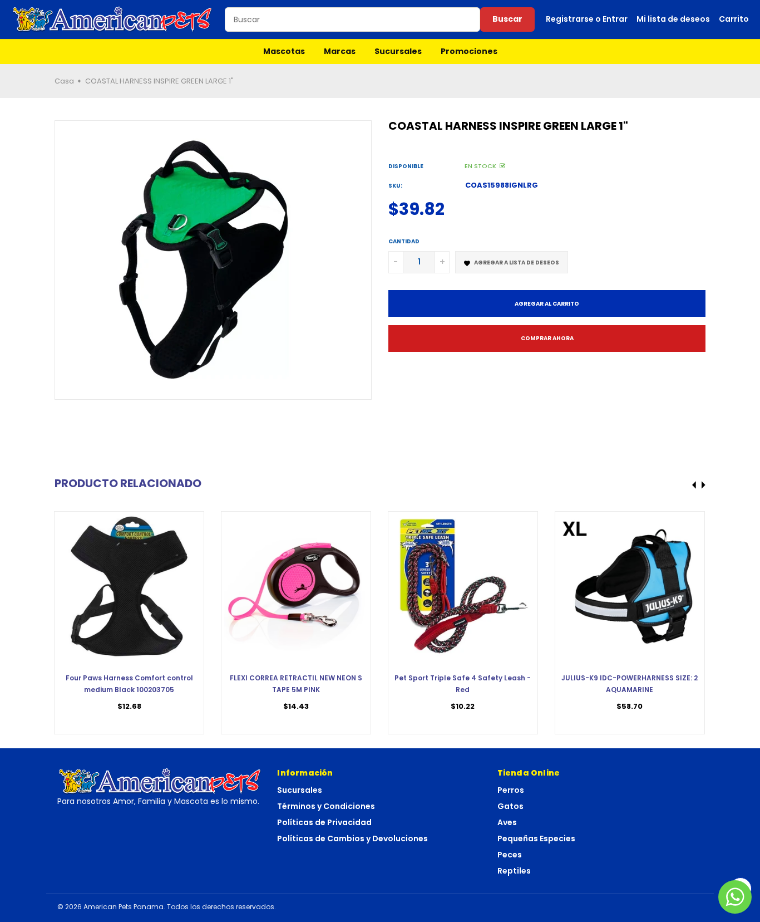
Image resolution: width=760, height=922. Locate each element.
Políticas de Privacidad (324, 822)
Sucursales (398, 51)
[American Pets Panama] (112, 19)
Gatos (510, 806)
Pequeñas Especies (536, 838)
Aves (507, 822)
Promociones (469, 51)
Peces (509, 854)
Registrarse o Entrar (587, 18)
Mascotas (284, 51)
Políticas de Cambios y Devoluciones (352, 838)
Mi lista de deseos (673, 18)
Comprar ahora (547, 338)
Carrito (734, 18)
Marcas (340, 51)
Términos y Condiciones (326, 806)
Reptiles (514, 870)
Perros (510, 790)
